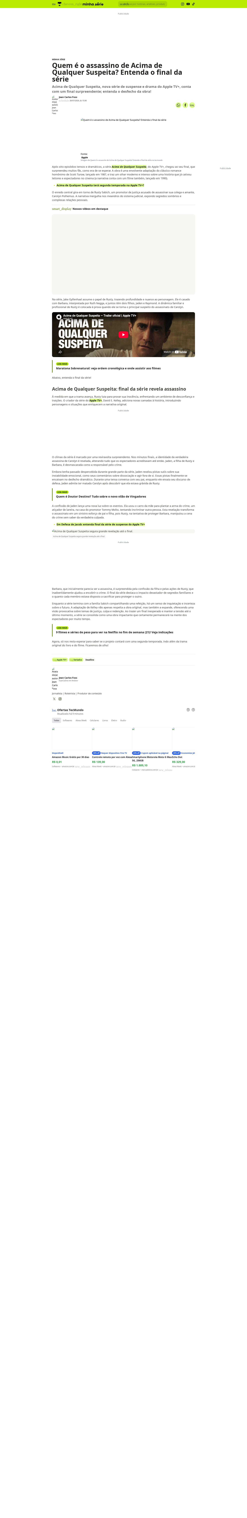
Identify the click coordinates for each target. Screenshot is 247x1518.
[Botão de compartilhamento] (178, 105)
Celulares (94, 720)
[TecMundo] (59, 4)
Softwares (67, 720)
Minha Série (58, 59)
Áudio (123, 720)
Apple (84, 157)
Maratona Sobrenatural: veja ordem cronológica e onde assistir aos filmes (108, 368)
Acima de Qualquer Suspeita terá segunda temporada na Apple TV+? (100, 185)
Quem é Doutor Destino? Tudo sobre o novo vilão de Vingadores (101, 496)
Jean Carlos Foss (68, 97)
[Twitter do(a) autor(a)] (54, 699)
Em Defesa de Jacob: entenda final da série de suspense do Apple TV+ (101, 524)
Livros (105, 720)
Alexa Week (81, 720)
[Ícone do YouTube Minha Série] (188, 4)
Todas (56, 720)
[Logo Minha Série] (93, 4)
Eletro (114, 720)
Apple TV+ (95, 400)
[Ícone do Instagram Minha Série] (182, 4)
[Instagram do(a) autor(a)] (60, 699)
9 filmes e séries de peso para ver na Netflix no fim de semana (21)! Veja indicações (114, 632)
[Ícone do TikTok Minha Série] (193, 4)
